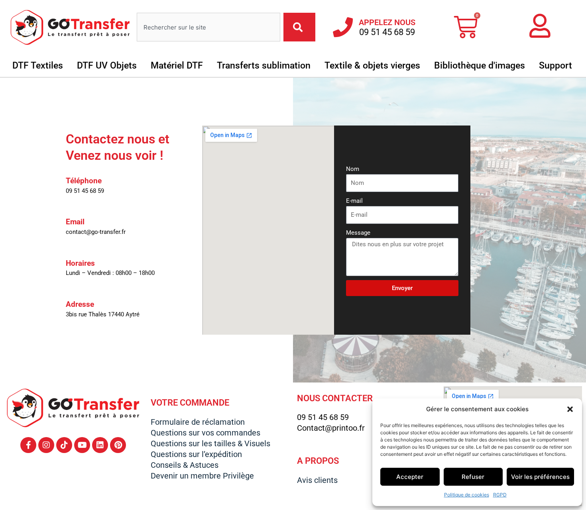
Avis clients (317, 480)
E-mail (354, 200)
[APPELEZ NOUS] (343, 27)
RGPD (500, 495)
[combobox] (208, 27)
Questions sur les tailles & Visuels (210, 443)
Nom (352, 169)
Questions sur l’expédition (196, 454)
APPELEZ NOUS (387, 22)
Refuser (473, 477)
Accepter (409, 477)
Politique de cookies (466, 495)
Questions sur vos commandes (205, 432)
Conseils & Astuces (184, 465)
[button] (570, 409)
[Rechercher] (299, 27)
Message (358, 232)
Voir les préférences (540, 477)
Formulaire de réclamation (198, 422)
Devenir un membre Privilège (202, 476)
